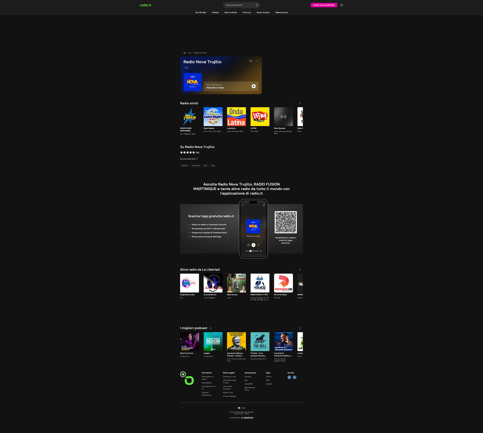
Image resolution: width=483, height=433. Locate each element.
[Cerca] (257, 5)
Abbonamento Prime (250, 389)
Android (269, 384)
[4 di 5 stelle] (190, 152)
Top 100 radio (200, 12)
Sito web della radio (187, 159)
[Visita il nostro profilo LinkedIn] (289, 377)
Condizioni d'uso (229, 377)
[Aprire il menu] (341, 5)
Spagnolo (184, 165)
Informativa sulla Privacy (229, 381)
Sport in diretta (231, 12)
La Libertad (196, 165)
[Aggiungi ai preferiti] (251, 61)
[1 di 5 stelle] (181, 152)
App (246, 380)
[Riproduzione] (254, 86)
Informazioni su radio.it (207, 378)
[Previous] (293, 102)
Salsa (186, 68)
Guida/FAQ (249, 384)
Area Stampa (207, 383)
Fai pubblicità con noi (208, 388)
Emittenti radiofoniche (206, 394)
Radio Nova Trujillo (215, 88)
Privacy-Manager (229, 396)
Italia (243, 408)
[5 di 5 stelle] (193, 152)
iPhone (268, 377)
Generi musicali (263, 12)
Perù (205, 165)
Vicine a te (247, 12)
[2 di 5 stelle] (184, 152)
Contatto (248, 377)
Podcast (215, 12)
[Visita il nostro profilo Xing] (295, 377)
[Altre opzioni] (257, 61)
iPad (267, 380)
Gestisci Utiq (228, 393)
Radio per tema (282, 12)
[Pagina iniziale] (184, 53)
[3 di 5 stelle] (187, 152)
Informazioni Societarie (227, 388)
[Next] (300, 102)
